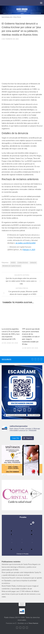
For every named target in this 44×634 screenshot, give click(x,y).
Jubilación (33, 262)
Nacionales (7, 17)
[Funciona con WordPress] (15, 623)
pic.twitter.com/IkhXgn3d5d (25, 243)
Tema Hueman (33, 623)
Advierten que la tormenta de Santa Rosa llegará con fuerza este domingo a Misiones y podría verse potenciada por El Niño (21, 567)
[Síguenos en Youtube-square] (38, 359)
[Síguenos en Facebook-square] (32, 359)
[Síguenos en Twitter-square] (35, 359)
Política (17, 17)
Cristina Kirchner (23, 262)
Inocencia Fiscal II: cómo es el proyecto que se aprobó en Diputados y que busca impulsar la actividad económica (22, 580)
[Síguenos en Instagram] (41, 359)
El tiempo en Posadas (23, 553)
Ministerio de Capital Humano (11, 266)
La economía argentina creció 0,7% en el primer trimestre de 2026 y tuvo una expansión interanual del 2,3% (11, 334)
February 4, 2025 (29, 250)
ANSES (13, 262)
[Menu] (41, 3)
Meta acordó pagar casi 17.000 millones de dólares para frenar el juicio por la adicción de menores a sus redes (21, 594)
